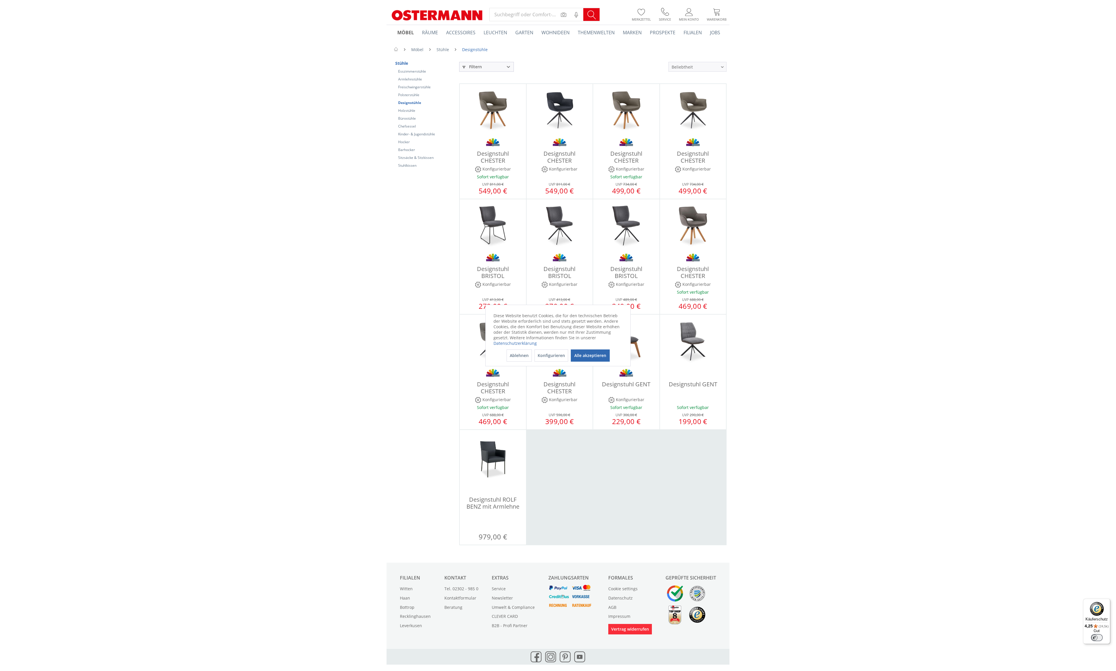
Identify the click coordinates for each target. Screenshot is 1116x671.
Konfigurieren (551, 355)
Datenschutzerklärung (515, 343)
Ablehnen (519, 355)
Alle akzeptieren (590, 355)
